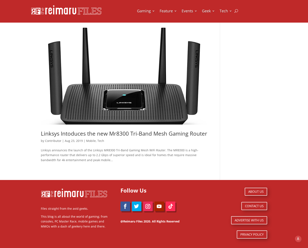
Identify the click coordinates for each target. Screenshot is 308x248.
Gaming (144, 10)
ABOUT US (256, 191)
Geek (206, 10)
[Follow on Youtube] (159, 206)
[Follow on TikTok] (170, 206)
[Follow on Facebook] (125, 206)
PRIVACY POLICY (252, 234)
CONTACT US (254, 206)
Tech (224, 10)
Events (187, 10)
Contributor (53, 141)
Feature (166, 10)
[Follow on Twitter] (136, 206)
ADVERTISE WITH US (249, 220)
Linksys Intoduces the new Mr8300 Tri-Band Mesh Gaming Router (124, 133)
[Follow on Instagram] (148, 206)
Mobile (91, 141)
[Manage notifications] (298, 238)
